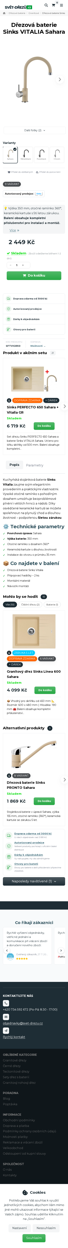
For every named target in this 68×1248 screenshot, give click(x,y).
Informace (12, 1114)
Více (13, 230)
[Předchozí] (7, 950)
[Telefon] (6, 1003)
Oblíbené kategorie (20, 1055)
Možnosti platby (15, 1137)
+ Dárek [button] (51, 400)
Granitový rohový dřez (19, 1082)
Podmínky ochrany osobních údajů (29, 1131)
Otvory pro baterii (24, 329)
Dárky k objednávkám (26, 319)
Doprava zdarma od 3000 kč (30, 298)
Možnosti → (38, 345)
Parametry (34, 465)
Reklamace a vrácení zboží (23, 1142)
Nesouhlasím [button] (46, 1228)
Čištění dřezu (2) (30, 604)
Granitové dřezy (14, 1060)
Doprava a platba (16, 1126)
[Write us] (6, 1030)
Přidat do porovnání (49, 172)
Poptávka (10, 1104)
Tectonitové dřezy (16, 1071)
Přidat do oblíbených (22, 172)
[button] (59, 79)
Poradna (10, 1093)
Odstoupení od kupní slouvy (24, 1153)
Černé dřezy (11, 1066)
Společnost (13, 1164)
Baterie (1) (52, 604)
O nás (7, 1169)
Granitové (33, 13)
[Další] (61, 950)
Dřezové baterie (17, 13)
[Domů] (18, 7)
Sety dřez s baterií (16, 1077)
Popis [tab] (14, 465)
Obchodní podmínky (19, 1120)
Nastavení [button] (19, 1228)
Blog (6, 1098)
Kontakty (10, 1175)
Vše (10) (10, 604)
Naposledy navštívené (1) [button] (32, 881)
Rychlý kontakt (14, 1037)
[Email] (6, 1017)
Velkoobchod (13, 1148)
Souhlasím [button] (34, 1238)
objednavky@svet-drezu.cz (23, 1023)
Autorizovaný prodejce (27, 309)
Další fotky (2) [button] (32, 130)
